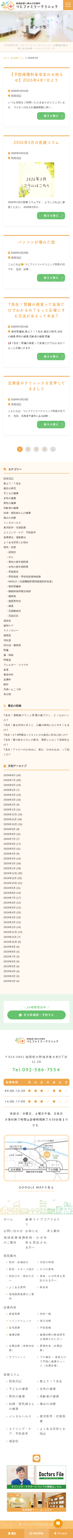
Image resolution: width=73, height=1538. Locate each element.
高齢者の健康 (36, 336)
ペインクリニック (20, 1320)
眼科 (6, 684)
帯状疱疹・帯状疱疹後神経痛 (25, 576)
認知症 (12, 552)
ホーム (8, 1219)
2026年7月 (10, 780)
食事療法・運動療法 (15, 537)
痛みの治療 (10, 517)
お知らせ (31, 1230)
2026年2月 (10, 804)
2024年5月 (10, 907)
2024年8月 (10, 892)
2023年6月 (10, 961)
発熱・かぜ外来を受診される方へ (36, 1242)
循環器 (7, 635)
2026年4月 (10, 794)
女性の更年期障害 (18, 566)
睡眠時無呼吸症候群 (20, 591)
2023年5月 (10, 966)
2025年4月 (10, 853)
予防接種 (45, 1327)
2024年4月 (10, 912)
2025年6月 (10, 843)
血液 (6, 669)
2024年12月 (10, 873)
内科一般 (45, 1313)
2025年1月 (10, 868)
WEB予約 (38, 1533)
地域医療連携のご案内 (22, 1296)
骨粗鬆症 (13, 571)
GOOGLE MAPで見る (36, 1187)
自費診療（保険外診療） (22, 1348)
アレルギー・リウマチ (16, 664)
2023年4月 (10, 971)
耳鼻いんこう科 (12, 689)
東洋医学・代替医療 (15, 527)
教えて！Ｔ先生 (34, 331)
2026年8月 (10, 775)
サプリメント (17, 1357)
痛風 (11, 606)
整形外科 (8, 674)
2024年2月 (10, 922)
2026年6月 (10, 785)
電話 (13, 1533)
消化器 (7, 640)
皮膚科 (7, 679)
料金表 (44, 1287)
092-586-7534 (36, 1070)
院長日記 (16, 95)
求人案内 (53, 1230)
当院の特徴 (47, 1262)
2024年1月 (10, 927)
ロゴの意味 (47, 1269)
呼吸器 (7, 659)
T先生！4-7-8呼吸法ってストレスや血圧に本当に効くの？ (36, 734)
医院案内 (10, 1255)
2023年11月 (10, 937)
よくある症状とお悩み (16, 542)
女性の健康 (10, 498)
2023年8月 (10, 951)
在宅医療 (14, 1327)
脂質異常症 (15, 601)
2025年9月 (10, 829)
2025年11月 (10, 819)
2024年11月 (10, 878)
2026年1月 (10, 809)
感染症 (7, 620)
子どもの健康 (11, 493)
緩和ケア (8, 625)
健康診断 (14, 1334)
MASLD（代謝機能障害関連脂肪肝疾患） (31, 581)
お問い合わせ (13, 1230)
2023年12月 (10, 932)
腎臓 (47, 336)
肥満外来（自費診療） (51, 1348)
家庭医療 (14, 1313)
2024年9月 (10, 888)
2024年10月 (10, 883)
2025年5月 (10, 848)
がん (11, 557)
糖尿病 (12, 596)
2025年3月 (10, 858)
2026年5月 (10, 790)
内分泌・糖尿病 (12, 645)
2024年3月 (10, 917)
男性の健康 (22, 336)
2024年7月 (10, 897)
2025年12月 (10, 814)
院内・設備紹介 (19, 1262)
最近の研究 (50, 331)
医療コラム (12, 1374)
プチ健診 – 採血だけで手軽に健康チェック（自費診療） (53, 1361)
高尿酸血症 (15, 610)
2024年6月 (10, 902)
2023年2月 (10, 981)
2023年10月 (10, 941)
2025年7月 (10, 839)
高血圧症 (13, 615)
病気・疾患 (10, 547)
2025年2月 (10, 863)
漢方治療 (45, 1320)
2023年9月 (10, 946)
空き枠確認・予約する (39, 1014)
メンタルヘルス (12, 522)
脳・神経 (8, 655)
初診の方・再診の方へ (22, 1278)
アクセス (62, 1533)
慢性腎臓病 (17, 331)
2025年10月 (10, 824)
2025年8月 (10, 834)
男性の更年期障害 (18, 561)
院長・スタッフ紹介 (22, 1269)
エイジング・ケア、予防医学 (20, 532)
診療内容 (10, 1307)
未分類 (7, 694)
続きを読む (51, 115)
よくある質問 (17, 1287)
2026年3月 (10, 799)
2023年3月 (10, 976)
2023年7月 (10, 956)
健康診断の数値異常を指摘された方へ (52, 1336)
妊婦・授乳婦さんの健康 (17, 512)
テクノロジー (11, 630)
